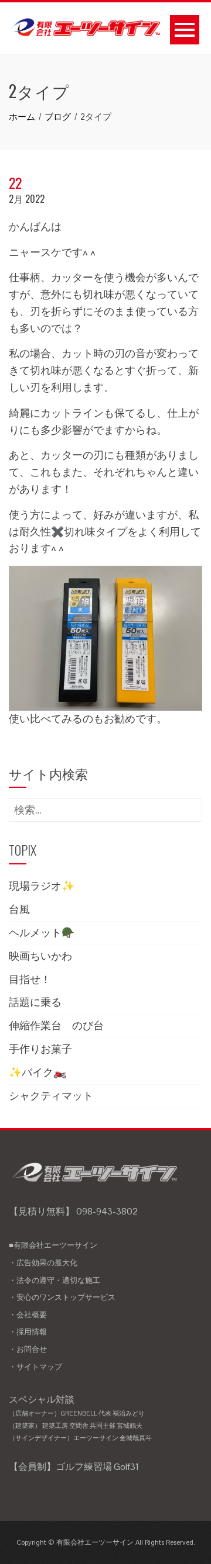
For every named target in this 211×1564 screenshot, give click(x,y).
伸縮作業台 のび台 (56, 1025)
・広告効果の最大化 (43, 1263)
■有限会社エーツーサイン (53, 1245)
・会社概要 (28, 1315)
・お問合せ (28, 1349)
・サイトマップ (35, 1367)
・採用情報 (28, 1332)
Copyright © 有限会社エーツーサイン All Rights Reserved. (105, 1542)
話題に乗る (35, 1002)
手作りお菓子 (40, 1049)
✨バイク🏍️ (37, 1072)
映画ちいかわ (40, 956)
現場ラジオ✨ (41, 885)
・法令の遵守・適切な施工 (54, 1280)
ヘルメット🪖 (41, 932)
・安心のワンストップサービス (62, 1297)
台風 (19, 909)
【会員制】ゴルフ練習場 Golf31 (74, 1467)
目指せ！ (30, 979)
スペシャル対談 (80, 1417)
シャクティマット (51, 1095)
